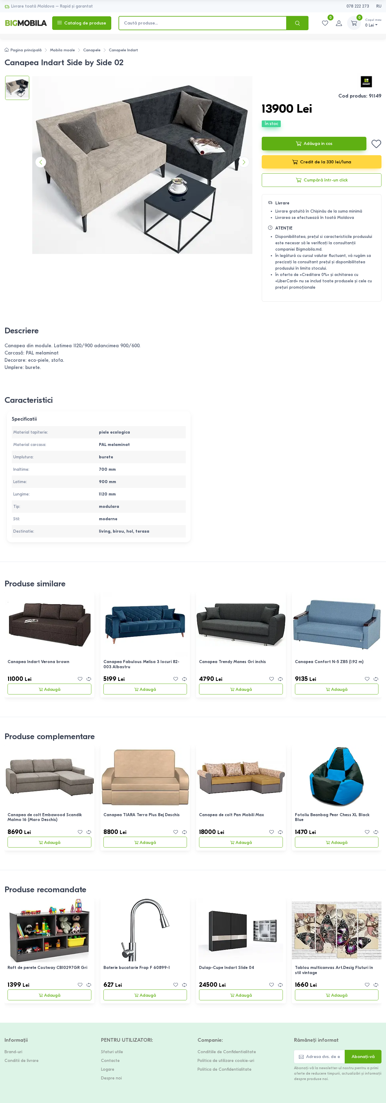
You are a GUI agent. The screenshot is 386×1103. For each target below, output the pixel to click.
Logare (107, 1069)
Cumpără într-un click (326, 180)
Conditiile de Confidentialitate (227, 1051)
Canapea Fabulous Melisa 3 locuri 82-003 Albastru (141, 664)
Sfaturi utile (112, 1051)
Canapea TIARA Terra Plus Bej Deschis (141, 814)
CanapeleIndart (123, 50)
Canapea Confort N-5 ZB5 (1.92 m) (329, 661)
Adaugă (52, 689)
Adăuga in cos (318, 143)
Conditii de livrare (22, 1060)
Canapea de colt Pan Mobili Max (231, 814)
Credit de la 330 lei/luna (325, 162)
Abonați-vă (363, 1056)
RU (378, 6)
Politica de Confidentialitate (225, 1069)
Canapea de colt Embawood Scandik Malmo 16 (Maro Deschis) (45, 817)
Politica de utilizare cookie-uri (226, 1060)
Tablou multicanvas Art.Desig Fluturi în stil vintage (334, 970)
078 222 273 (357, 6)
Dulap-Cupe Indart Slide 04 (226, 967)
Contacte (110, 1060)
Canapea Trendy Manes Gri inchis (232, 661)
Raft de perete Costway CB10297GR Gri (47, 967)
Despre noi (111, 1078)
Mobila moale (62, 50)
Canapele (91, 50)
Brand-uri (13, 1051)
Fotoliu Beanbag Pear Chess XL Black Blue (332, 817)
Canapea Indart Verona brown (38, 661)
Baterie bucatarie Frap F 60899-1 (136, 967)
